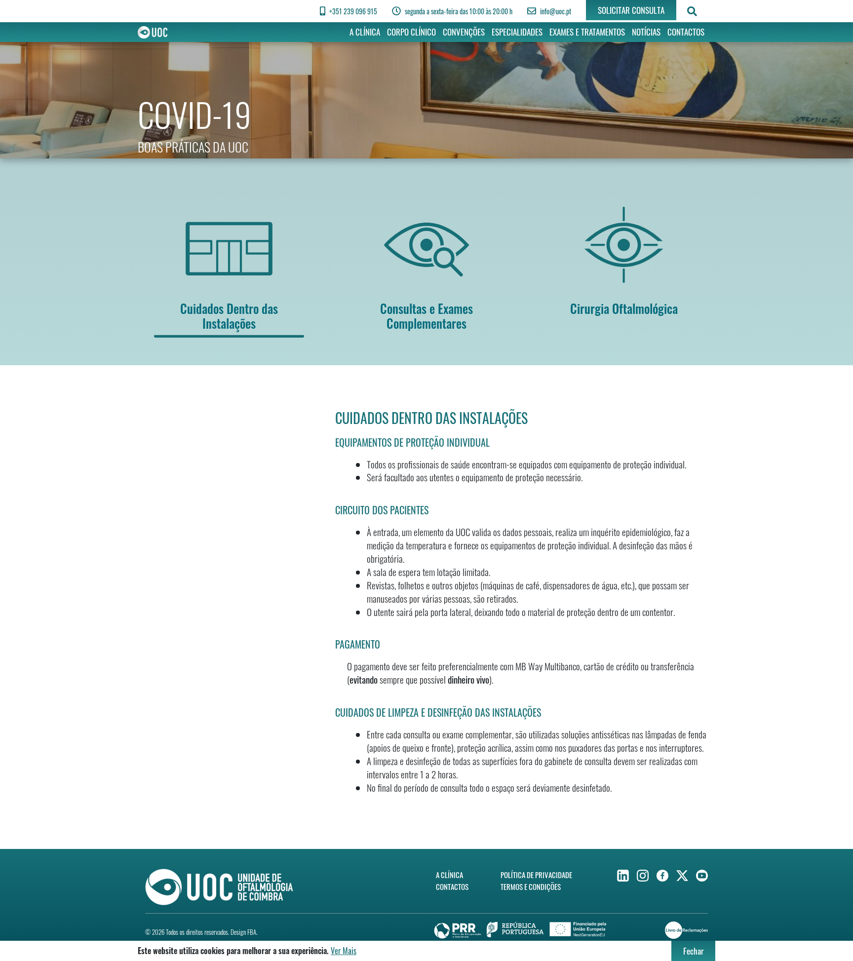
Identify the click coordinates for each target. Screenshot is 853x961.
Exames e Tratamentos (587, 32)
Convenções (464, 32)
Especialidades (517, 32)
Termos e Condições (531, 886)
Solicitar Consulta (631, 10)
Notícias (646, 32)
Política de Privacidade (536, 874)
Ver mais (343, 951)
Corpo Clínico (411, 32)
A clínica (364, 32)
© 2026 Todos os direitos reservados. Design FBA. (201, 932)
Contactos (685, 32)
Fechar (693, 951)
